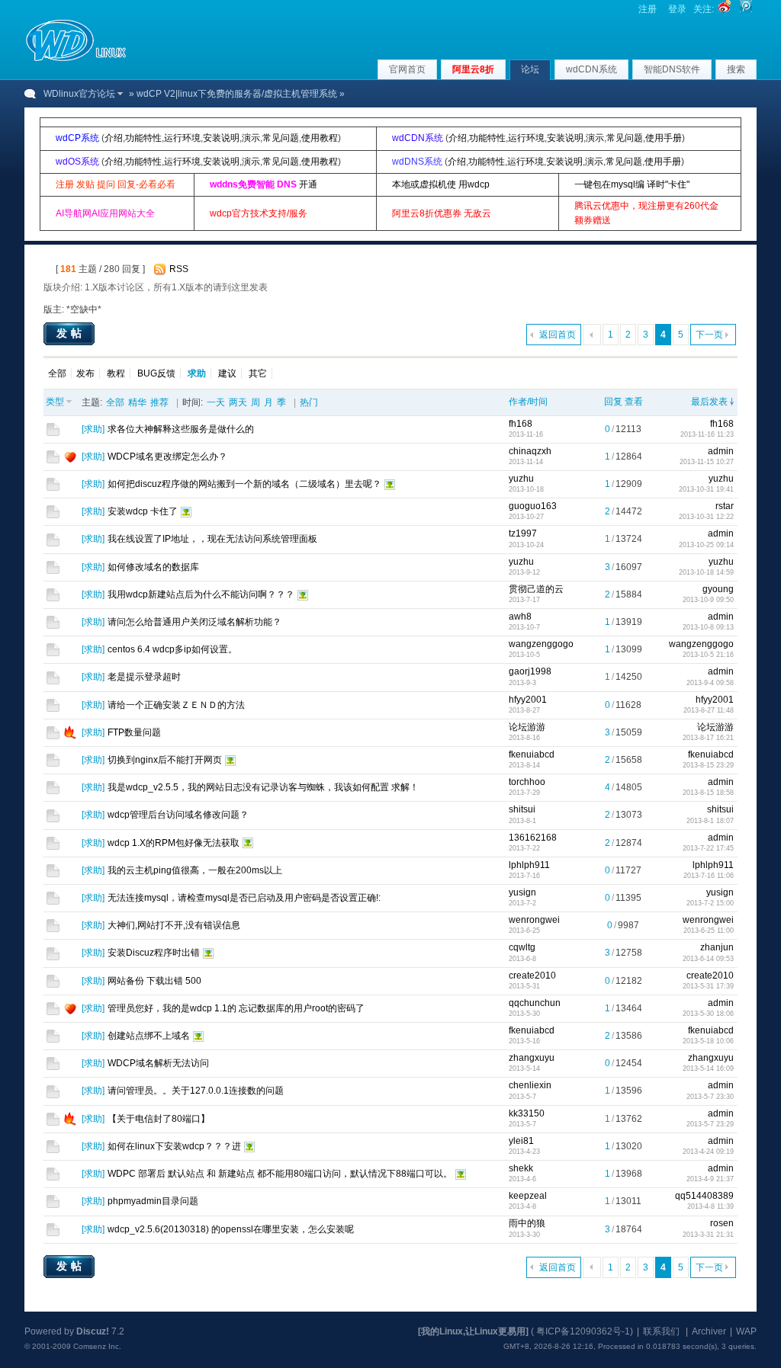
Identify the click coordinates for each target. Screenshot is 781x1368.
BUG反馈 (156, 373)
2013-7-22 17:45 (708, 848)
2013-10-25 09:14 (706, 545)
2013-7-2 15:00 (710, 903)
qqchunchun (535, 1003)
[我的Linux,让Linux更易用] (473, 1331)
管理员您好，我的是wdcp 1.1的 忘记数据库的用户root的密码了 (236, 1008)
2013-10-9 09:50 (708, 600)
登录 (677, 9)
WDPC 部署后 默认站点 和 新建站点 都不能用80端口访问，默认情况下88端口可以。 (280, 1173)
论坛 (530, 69)
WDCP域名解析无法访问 (158, 1063)
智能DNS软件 (672, 69)
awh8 (520, 616)
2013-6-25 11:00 (708, 930)
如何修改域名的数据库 (153, 567)
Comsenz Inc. (97, 1346)
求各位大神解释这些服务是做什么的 (181, 429)
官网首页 (407, 69)
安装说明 (221, 138)
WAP (746, 1331)
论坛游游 (527, 727)
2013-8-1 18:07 (710, 821)
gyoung (718, 589)
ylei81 (521, 1141)
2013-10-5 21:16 (708, 654)
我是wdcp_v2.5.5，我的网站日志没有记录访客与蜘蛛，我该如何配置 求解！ (263, 787)
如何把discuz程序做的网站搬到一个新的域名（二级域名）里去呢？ (244, 484)
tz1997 (523, 533)
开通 (308, 184)
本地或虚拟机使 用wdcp (441, 184)
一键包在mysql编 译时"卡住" (631, 184)
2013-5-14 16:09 (708, 1068)
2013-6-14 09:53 (708, 959)
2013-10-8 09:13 (708, 627)
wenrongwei (534, 920)
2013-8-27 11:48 (708, 710)
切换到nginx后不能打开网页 (165, 759)
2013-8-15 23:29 (708, 765)
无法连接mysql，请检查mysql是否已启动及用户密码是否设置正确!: (244, 897)
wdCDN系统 (591, 69)
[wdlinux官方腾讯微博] (746, 9)
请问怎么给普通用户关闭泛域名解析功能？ (194, 622)
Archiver (709, 1331)
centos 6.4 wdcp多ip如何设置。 (172, 649)
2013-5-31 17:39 (708, 986)
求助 (93, 429)
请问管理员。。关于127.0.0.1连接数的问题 (196, 1090)
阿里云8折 (473, 69)
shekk (521, 1168)
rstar (724, 506)
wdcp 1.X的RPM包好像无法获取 (173, 843)
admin (721, 451)
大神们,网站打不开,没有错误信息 (174, 925)
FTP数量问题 (134, 732)
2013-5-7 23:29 (710, 1124)
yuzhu (521, 478)
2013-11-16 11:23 (707, 434)
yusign (522, 892)
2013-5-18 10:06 (708, 1041)
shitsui (522, 809)
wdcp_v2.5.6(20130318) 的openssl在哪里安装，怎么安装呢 (231, 1229)
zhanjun (717, 947)
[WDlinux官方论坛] (75, 59)
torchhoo (527, 782)
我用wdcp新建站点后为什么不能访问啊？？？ (201, 594)
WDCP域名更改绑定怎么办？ (167, 456)
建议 (227, 373)
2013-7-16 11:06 (708, 875)
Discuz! (92, 1331)
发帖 (70, 333)
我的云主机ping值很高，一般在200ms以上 (195, 870)
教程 (116, 373)
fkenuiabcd (531, 754)
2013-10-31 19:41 (706, 489)
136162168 (533, 837)
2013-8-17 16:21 (708, 738)
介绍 (113, 138)
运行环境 (182, 138)
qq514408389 (704, 1195)
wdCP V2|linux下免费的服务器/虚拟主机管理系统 (237, 93)
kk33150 (527, 1113)
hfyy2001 (528, 699)
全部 (57, 373)
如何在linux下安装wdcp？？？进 (174, 1146)
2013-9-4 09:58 (710, 683)
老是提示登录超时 (144, 676)
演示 (251, 138)
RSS (178, 269)
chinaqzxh (530, 451)
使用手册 (663, 138)
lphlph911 (529, 865)
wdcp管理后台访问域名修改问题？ (178, 814)
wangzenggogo (541, 644)
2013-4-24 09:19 (708, 1151)
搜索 (736, 69)
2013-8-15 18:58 (708, 792)
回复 (613, 401)
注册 (647, 9)
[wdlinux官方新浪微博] (724, 9)
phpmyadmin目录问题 (153, 1201)
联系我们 (661, 1331)
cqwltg (522, 947)
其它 (258, 373)
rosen (722, 1223)
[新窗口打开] (53, 433)
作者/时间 (528, 401)
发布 (85, 373)
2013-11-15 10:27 (707, 462)
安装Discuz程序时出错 (154, 952)
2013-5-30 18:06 (708, 1013)
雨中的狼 (527, 1223)
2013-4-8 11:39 (710, 1206)
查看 (634, 401)
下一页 (709, 334)
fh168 (520, 423)
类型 (55, 401)
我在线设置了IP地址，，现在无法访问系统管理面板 (212, 538)
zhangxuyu (531, 1057)
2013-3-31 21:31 (708, 1234)
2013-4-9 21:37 (710, 1179)
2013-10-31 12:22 (706, 517)
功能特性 (143, 138)
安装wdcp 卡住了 (143, 511)
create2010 (532, 975)
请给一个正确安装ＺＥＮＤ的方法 (176, 705)
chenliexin (530, 1085)
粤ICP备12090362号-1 (583, 1331)
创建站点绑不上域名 (149, 1035)
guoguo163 (533, 506)
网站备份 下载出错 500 (154, 981)
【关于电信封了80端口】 (159, 1118)
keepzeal (528, 1195)
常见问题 (280, 138)
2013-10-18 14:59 (706, 572)
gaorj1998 (530, 671)
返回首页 (557, 334)
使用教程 (319, 138)
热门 (309, 402)
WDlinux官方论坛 (79, 93)
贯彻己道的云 (536, 589)
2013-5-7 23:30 (710, 1096)
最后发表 (709, 401)
